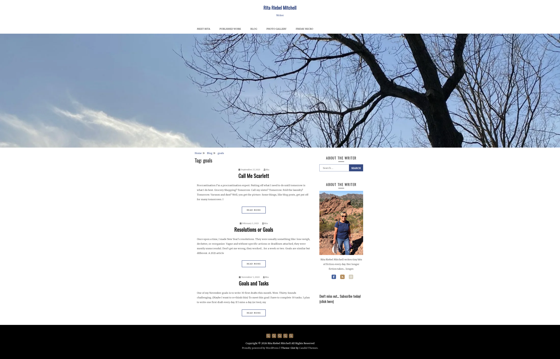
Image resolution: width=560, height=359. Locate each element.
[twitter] (342, 277)
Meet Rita (203, 28)
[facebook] (334, 277)
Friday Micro (304, 28)
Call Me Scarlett (253, 175)
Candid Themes (308, 347)
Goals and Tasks (254, 283)
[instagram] (351, 277)
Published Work (230, 28)
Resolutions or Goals (253, 229)
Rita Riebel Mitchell (280, 7)
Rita (267, 169)
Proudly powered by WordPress (260, 347)
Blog (253, 28)
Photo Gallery (276, 28)
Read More (254, 210)
